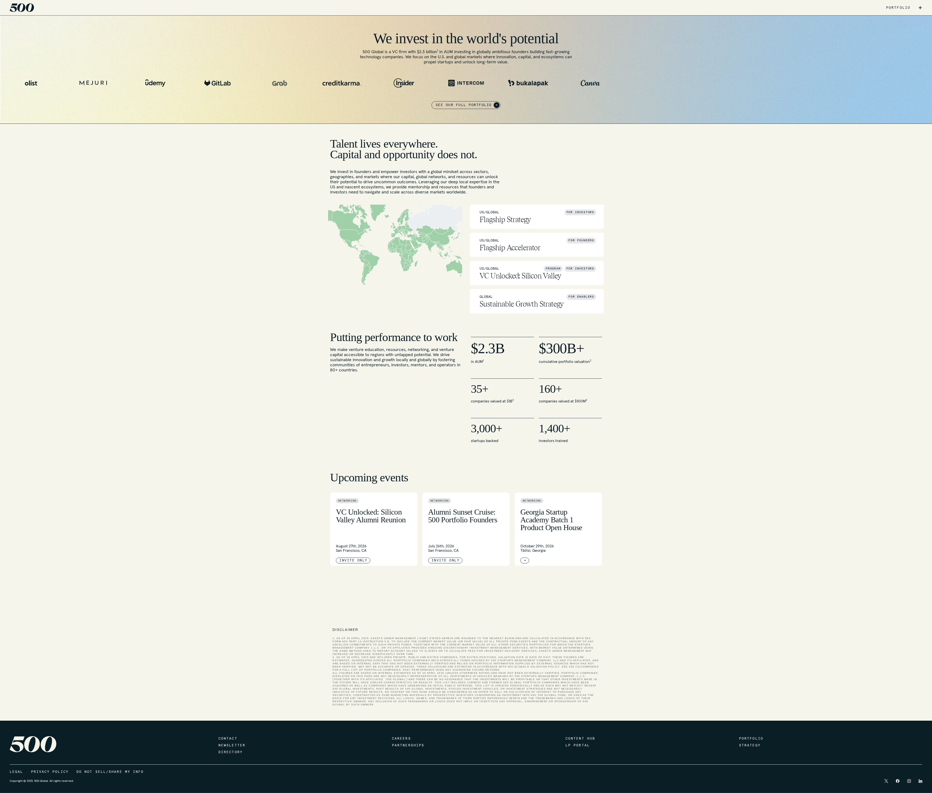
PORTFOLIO (898, 7)
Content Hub (580, 738)
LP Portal (578, 745)
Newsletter (231, 745)
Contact (227, 738)
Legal (16, 772)
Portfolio (751, 738)
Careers (401, 738)
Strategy (750, 745)
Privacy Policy (50, 772)
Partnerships (408, 745)
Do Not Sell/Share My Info (110, 772)
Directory (230, 752)
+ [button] (920, 7)
